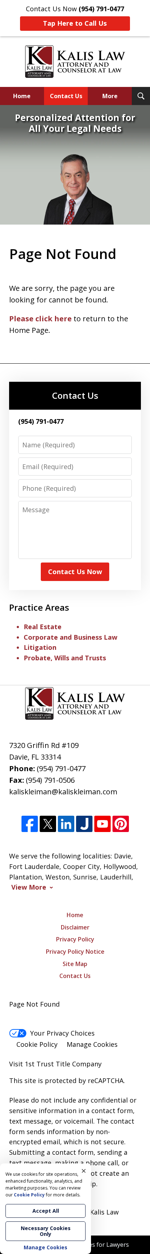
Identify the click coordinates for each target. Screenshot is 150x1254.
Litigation (40, 647)
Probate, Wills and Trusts (65, 657)
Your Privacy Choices (62, 1033)
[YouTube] (102, 824)
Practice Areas (39, 607)
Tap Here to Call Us (75, 23)
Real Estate (43, 626)
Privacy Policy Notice (75, 952)
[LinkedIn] (66, 824)
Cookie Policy (37, 1044)
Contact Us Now (75, 571)
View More (28, 887)
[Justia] (84, 824)
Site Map (75, 964)
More (110, 96)
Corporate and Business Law (70, 637)
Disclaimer (75, 927)
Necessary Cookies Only (46, 1231)
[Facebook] (29, 824)
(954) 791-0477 (61, 768)
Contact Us (66, 96)
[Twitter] (48, 824)
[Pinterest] (120, 824)
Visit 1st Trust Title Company (55, 1063)
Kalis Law (104, 1212)
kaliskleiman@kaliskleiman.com (63, 792)
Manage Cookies (92, 1044)
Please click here (40, 318)
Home (22, 96)
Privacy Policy (75, 939)
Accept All (45, 1210)
